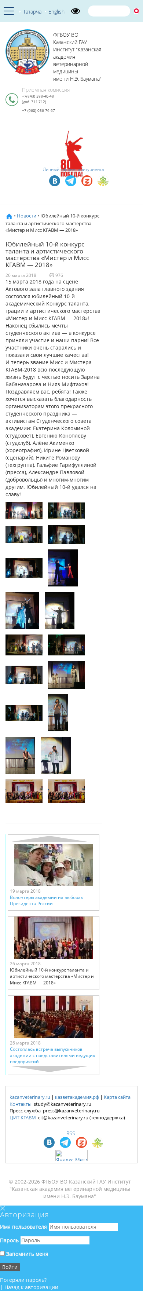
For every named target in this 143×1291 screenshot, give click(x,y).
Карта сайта (117, 1097)
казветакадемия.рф (77, 1097)
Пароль (9, 1240)
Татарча (32, 11)
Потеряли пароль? (23, 1279)
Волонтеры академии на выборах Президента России (46, 900)
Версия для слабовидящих (75, 11)
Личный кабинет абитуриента (73, 169)
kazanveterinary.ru (30, 1097)
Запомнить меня (26, 1253)
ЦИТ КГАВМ (23, 1117)
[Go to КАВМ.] (9, 215)
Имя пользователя (23, 1226)
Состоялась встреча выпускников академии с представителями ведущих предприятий (52, 1055)
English (56, 11)
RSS (70, 1133)
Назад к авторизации (31, 1287)
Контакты (21, 1104)
